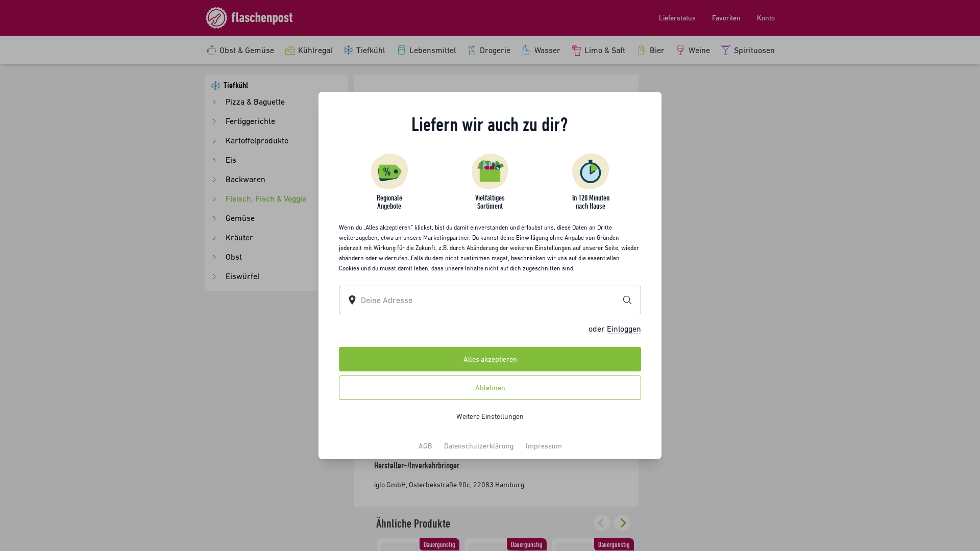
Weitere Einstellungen (490, 416)
